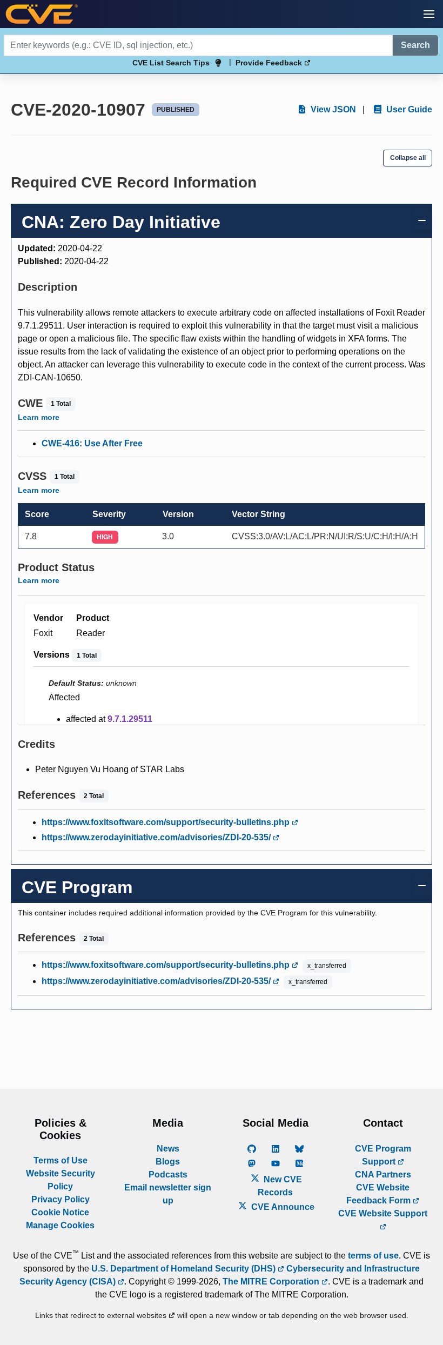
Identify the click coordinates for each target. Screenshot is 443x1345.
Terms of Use (60, 1160)
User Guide (408, 109)
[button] (429, 14)
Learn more (38, 417)
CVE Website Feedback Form (379, 1194)
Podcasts (168, 1174)
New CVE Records (280, 1186)
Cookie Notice (60, 1212)
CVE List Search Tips (171, 62)
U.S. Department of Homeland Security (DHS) (184, 1268)
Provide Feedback (270, 62)
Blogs (168, 1161)
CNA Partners (383, 1174)
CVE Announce (281, 1207)
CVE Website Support (382, 1213)
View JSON (332, 109)
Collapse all (408, 158)
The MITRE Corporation (272, 1281)
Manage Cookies (60, 1225)
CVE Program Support (383, 1155)
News (168, 1148)
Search (415, 45)
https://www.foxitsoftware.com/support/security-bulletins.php (167, 822)
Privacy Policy (60, 1199)
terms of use (373, 1255)
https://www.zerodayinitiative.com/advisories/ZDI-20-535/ (157, 837)
